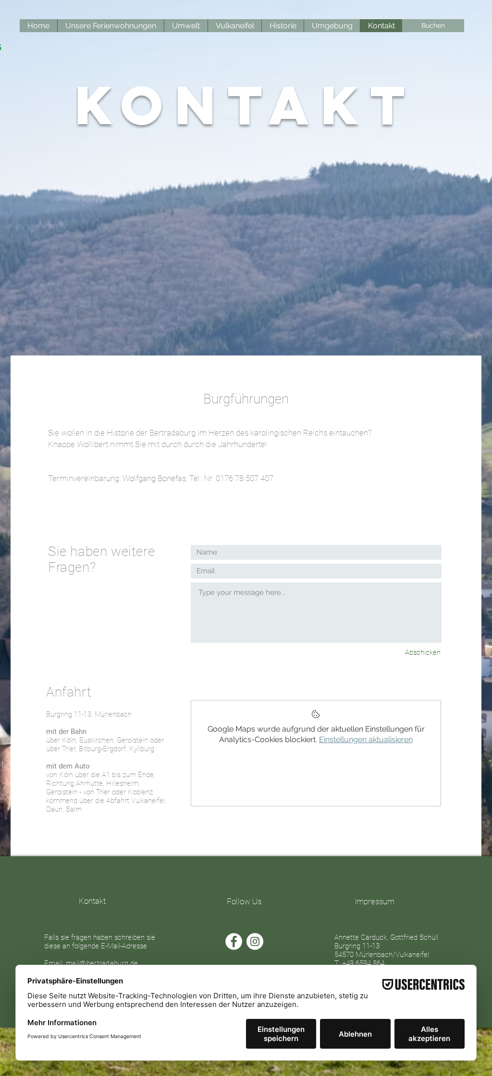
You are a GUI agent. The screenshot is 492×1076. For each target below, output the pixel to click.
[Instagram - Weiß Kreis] (254, 941)
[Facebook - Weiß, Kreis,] (233, 941)
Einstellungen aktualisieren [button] (366, 739)
